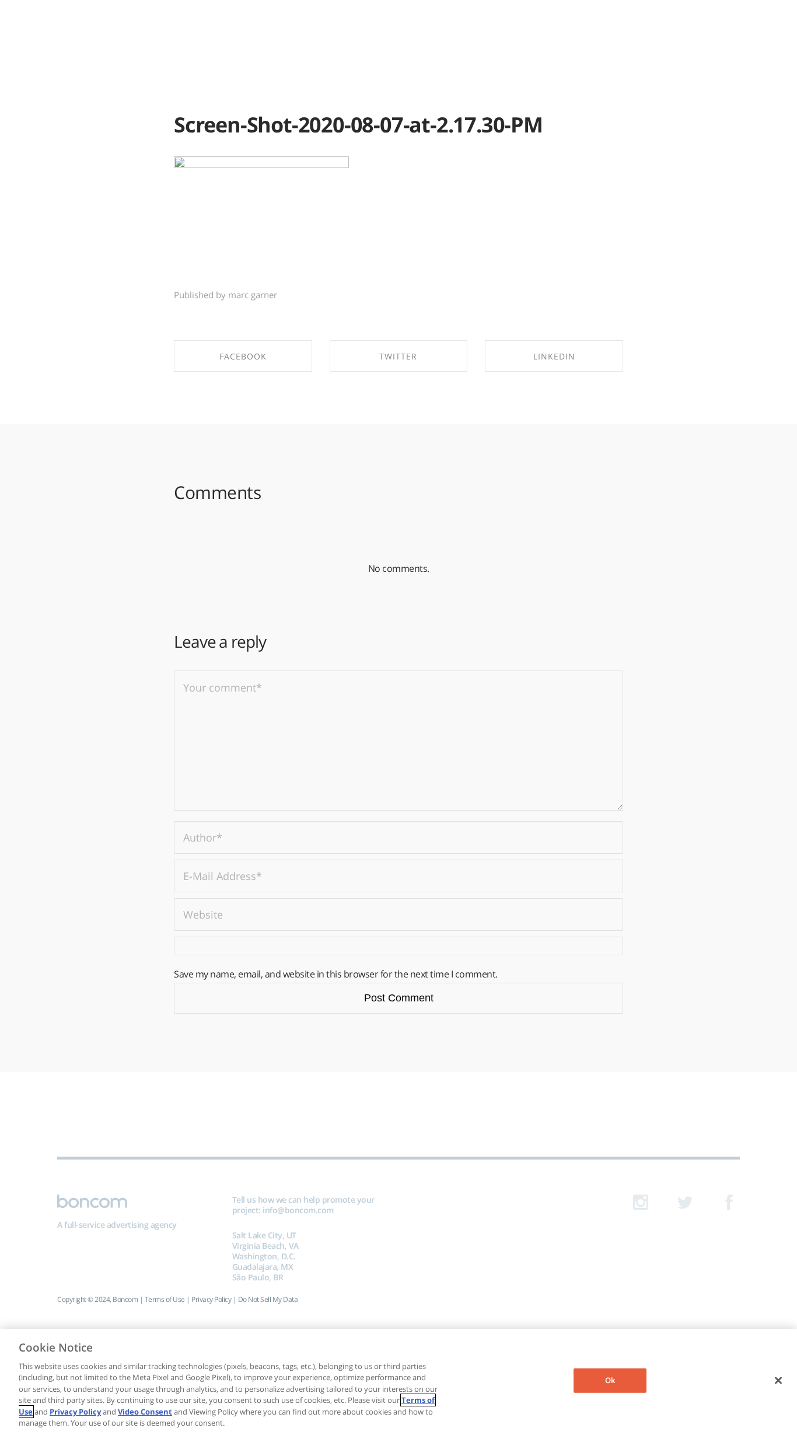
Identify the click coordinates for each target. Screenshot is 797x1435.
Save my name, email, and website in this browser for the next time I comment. (336, 974)
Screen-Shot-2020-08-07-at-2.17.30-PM (358, 124)
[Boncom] (398, 27)
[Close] (778, 1380)
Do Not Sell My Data (268, 1299)
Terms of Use (165, 1299)
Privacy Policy (211, 1299)
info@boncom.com (298, 1210)
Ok (610, 1380)
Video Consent (145, 1411)
